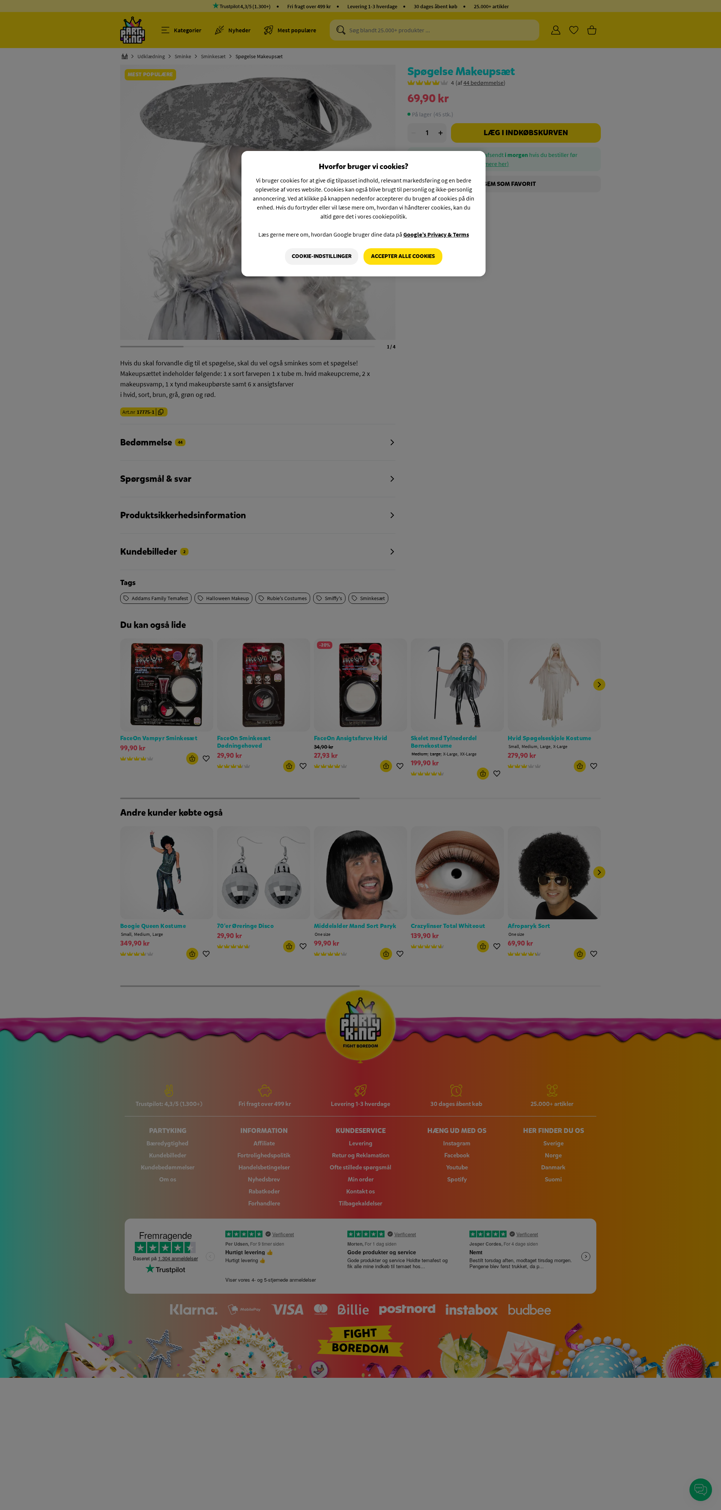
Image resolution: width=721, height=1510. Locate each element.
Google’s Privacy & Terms (436, 234)
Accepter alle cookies (403, 256)
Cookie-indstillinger (321, 256)
